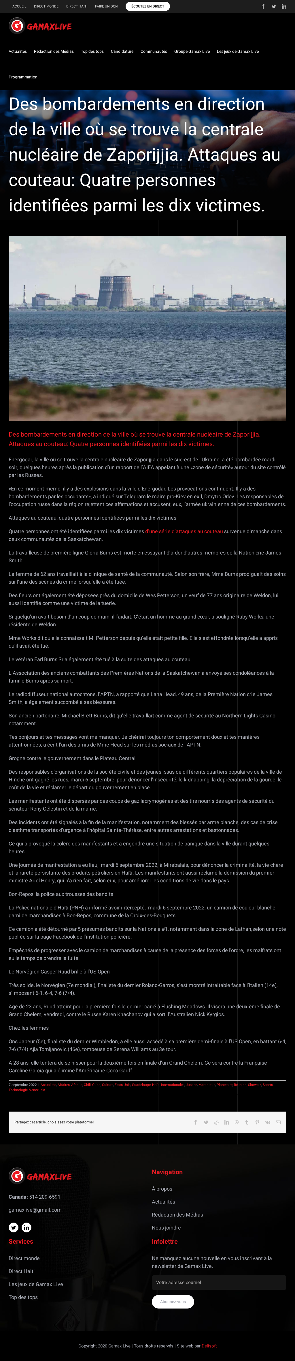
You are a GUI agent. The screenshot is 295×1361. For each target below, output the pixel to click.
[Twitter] (13, 1227)
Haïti (156, 1084)
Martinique (206, 1084)
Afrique (76, 1084)
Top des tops (23, 1297)
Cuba (96, 1084)
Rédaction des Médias (177, 1215)
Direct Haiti (22, 1271)
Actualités (48, 1084)
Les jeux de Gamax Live (36, 1284)
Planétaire (224, 1084)
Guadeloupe (141, 1084)
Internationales (172, 1084)
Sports (268, 1084)
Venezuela (37, 1090)
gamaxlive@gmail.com (35, 1210)
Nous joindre (166, 1228)
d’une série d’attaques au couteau (184, 531)
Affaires (64, 1084)
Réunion (240, 1084)
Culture (107, 1084)
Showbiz (254, 1084)
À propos (162, 1189)
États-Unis (123, 1084)
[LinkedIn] (26, 1227)
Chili (87, 1084)
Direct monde (24, 1258)
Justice (191, 1084)
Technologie (18, 1090)
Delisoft (209, 1346)
